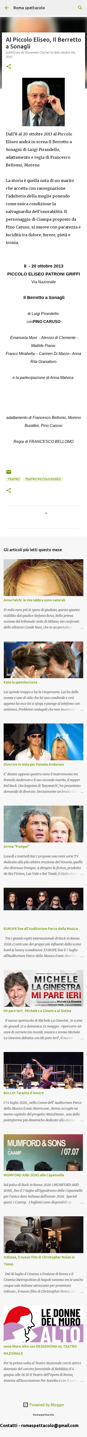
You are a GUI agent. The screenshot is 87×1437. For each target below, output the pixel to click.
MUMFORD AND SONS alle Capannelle (34, 1175)
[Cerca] (80, 8)
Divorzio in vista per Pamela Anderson (34, 764)
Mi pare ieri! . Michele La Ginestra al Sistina (37, 1011)
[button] (9, 66)
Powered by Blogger (46, 1405)
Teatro (14, 479)
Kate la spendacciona (20, 682)
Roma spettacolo (29, 8)
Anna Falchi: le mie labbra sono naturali (34, 600)
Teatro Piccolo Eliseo (43, 479)
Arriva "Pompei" (17, 846)
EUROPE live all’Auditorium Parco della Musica (41, 929)
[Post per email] (9, 473)
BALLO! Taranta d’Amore (24, 1093)
